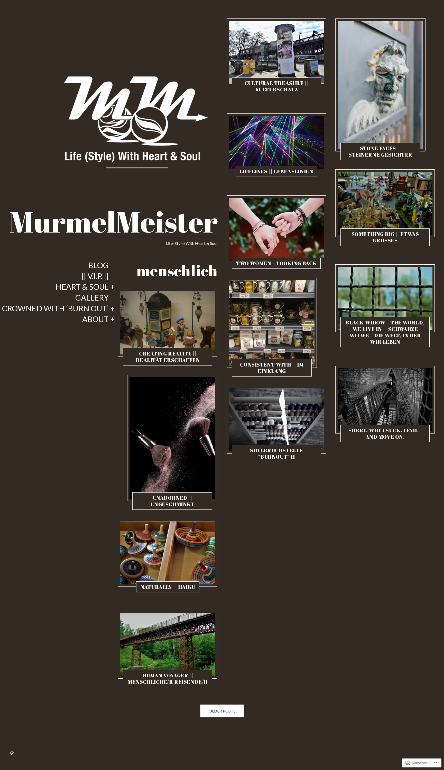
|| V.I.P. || (95, 276)
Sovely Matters (168, 361)
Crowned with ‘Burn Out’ (55, 308)
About (95, 319)
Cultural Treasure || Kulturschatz (276, 86)
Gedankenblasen (256, 457)
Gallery (92, 297)
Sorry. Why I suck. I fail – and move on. (385, 433)
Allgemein (146, 361)
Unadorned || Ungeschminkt (173, 501)
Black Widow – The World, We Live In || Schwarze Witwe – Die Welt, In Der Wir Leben (385, 332)
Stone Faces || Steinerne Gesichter (380, 151)
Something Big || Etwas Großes (385, 237)
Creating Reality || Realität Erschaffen (168, 356)
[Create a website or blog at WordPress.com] (12, 753)
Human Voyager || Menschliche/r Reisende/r (168, 678)
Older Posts (222, 710)
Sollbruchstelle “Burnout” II (276, 453)
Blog (98, 265)
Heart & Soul (82, 287)
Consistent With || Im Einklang (271, 367)
